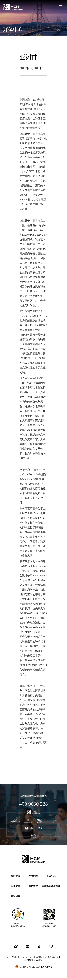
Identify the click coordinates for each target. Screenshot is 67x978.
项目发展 (15, 875)
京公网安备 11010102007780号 (36, 966)
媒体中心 (51, 875)
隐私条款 (33, 885)
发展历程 (33, 875)
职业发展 (15, 885)
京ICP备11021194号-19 (18, 957)
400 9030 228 (33, 804)
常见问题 (15, 896)
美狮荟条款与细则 (51, 885)
